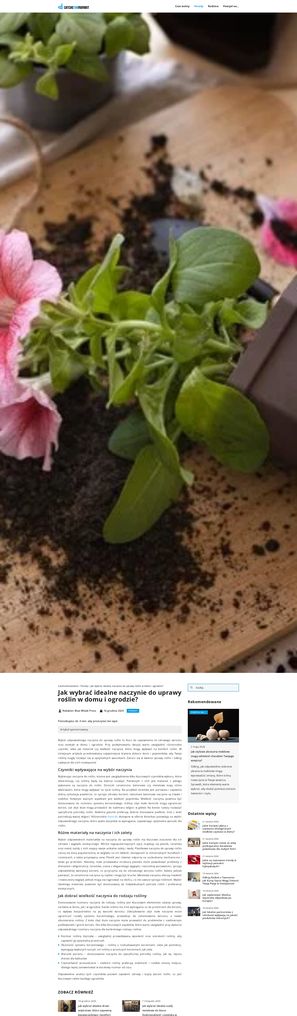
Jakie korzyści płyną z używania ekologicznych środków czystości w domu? (218, 828)
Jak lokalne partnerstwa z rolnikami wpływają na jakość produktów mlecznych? (219, 914)
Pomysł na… (231, 6)
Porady (198, 6)
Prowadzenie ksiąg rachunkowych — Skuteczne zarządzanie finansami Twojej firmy (213, 756)
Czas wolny (182, 6)
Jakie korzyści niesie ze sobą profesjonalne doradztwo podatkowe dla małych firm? (219, 845)
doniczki (113, 816)
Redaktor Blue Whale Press (79, 710)
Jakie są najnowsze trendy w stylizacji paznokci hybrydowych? (219, 863)
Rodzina (213, 6)
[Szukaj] (191, 687)
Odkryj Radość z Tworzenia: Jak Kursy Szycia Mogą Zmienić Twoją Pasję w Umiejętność (220, 880)
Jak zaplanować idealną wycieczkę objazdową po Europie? (216, 897)
